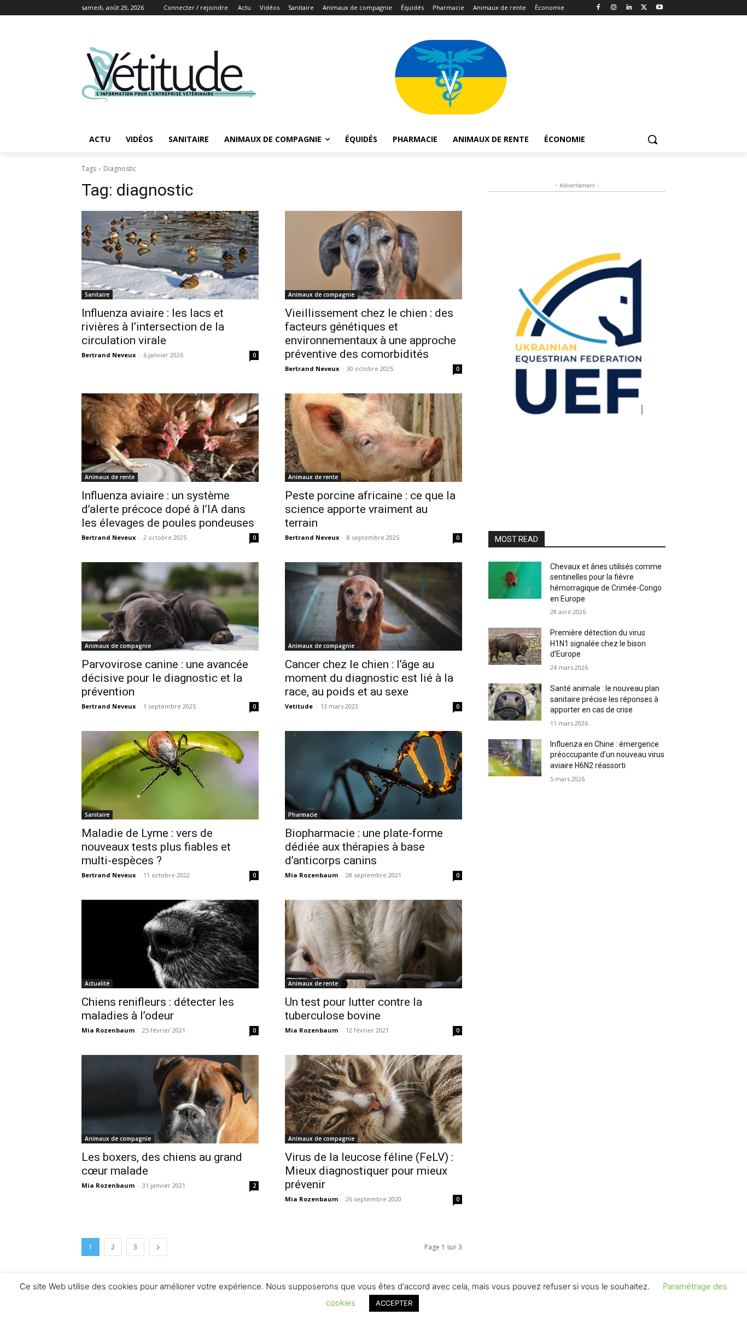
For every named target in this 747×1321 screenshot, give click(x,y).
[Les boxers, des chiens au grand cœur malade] (170, 1099)
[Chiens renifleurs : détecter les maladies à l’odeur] (170, 944)
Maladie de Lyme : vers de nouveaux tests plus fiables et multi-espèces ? (156, 847)
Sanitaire (97, 294)
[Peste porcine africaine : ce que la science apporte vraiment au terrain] (373, 437)
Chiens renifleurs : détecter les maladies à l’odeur (157, 1008)
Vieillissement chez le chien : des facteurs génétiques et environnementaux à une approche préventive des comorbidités (370, 333)
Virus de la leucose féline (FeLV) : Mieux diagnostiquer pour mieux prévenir (369, 1171)
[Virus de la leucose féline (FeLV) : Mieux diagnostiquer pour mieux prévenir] (373, 1099)
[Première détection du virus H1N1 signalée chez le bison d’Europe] (514, 646)
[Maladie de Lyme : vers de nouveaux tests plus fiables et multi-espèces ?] (170, 775)
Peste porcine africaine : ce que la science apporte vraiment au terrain (370, 509)
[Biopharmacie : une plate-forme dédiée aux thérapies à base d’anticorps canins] (373, 775)
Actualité (97, 983)
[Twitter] (644, 8)
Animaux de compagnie (321, 294)
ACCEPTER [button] (394, 1303)
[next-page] (158, 1247)
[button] (652, 139)
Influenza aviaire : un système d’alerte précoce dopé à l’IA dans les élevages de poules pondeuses (167, 509)
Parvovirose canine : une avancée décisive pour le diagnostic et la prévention (164, 678)
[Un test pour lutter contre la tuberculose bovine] (373, 944)
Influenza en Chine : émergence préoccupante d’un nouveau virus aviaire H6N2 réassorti (607, 755)
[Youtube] (659, 8)
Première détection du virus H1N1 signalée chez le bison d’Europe (598, 643)
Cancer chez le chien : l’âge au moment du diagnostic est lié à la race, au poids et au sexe (369, 678)
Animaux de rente (110, 477)
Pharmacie (302, 814)
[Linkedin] (629, 8)
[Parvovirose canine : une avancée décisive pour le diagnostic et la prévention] (170, 606)
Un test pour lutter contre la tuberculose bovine (353, 1008)
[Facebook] (598, 8)
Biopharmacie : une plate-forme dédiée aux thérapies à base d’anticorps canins (364, 847)
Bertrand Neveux (108, 355)
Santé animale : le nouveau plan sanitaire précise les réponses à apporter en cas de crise (605, 699)
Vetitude (299, 706)
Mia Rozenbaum (311, 875)
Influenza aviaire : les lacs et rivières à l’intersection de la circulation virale (152, 326)
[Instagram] (614, 8)
